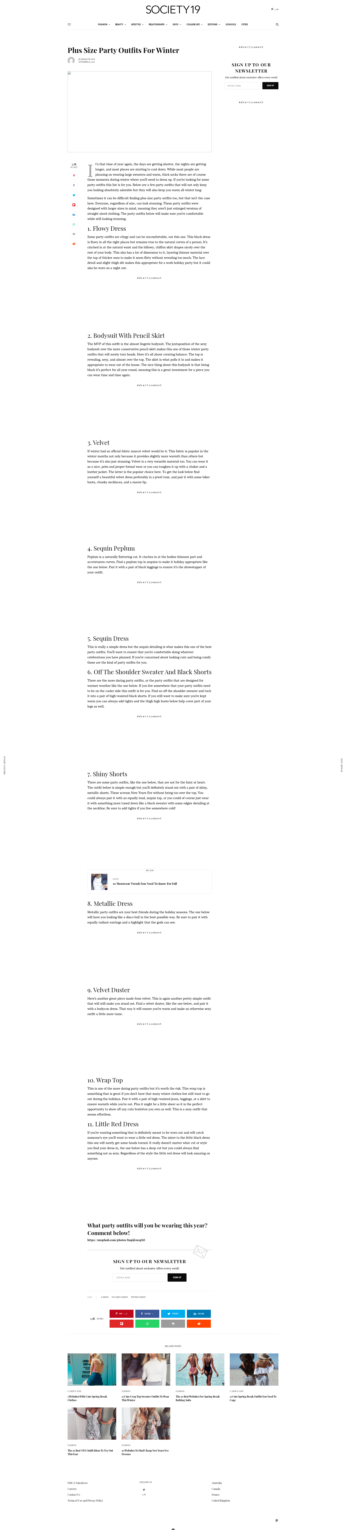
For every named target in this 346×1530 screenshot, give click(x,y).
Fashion (126, 1391)
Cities (244, 24)
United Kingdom (221, 1500)
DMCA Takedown (77, 1483)
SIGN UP (177, 1277)
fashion (105, 1297)
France (215, 1494)
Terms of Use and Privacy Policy (85, 1500)
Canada (216, 1489)
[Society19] (173, 9)
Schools (231, 24)
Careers (72, 1489)
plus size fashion (120, 1297)
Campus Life (74, 1391)
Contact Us (74, 1494)
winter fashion (138, 1297)
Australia (217, 1483)
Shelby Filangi (88, 59)
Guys (115, 879)
